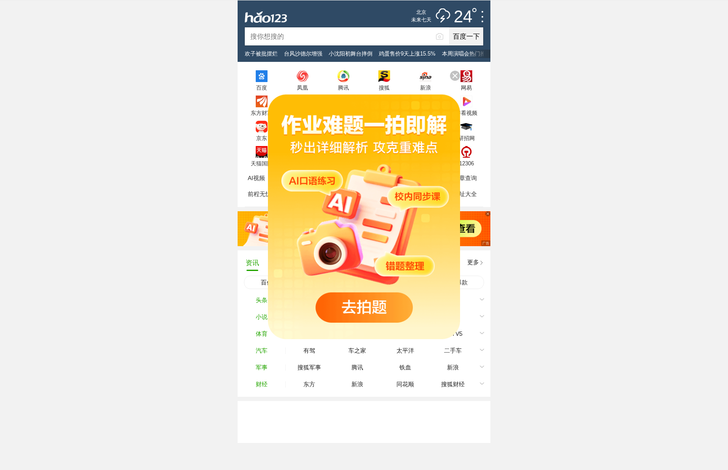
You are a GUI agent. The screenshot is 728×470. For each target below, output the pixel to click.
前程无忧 (259, 194)
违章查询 (465, 178)
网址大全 (465, 194)
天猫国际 (262, 163)
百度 (261, 87)
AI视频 (256, 178)
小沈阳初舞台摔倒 (350, 53)
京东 (261, 138)
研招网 (466, 138)
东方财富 (262, 113)
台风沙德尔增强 (303, 53)
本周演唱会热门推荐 (466, 53)
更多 (473, 262)
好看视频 (466, 113)
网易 (466, 87)
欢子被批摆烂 (261, 53)
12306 (466, 163)
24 (463, 17)
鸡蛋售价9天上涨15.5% (407, 53)
